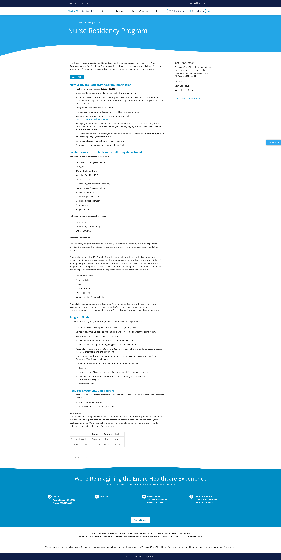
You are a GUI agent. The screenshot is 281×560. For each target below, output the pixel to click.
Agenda (161, 533)
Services (105, 11)
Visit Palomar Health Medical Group (196, 3)
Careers (72, 3)
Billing (159, 11)
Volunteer (95, 3)
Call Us (56, 496)
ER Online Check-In (177, 11)
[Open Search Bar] (209, 11)
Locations (120, 11)
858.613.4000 (66, 503)
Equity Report (83, 3)
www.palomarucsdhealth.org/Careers (93, 119)
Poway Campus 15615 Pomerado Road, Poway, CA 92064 (158, 499)
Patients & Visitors (140, 11)
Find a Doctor (198, 11)
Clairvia (83, 536)
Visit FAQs (77, 76)
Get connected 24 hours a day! (188, 98)
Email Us (104, 496)
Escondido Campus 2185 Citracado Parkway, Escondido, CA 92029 (205, 499)
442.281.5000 (69, 500)
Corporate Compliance (192, 536)
